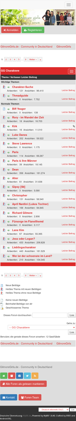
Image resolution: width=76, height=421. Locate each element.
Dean (15, 169)
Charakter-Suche (22, 87)
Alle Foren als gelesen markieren (24, 384)
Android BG (5, 419)
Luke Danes (19, 135)
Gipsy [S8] (18, 186)
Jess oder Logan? (23, 238)
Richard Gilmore (22, 213)
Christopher (19, 195)
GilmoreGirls (63, 46)
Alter (15, 178)
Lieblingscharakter (24, 247)
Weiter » (33, 59)
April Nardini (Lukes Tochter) (30, 204)
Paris (15, 152)
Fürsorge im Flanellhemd (28, 221)
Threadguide (20, 95)
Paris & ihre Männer (24, 160)
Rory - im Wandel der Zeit (28, 117)
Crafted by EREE (63, 416)
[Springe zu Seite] (40, 59)
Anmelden (12, 30)
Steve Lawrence (22, 143)
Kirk (14, 126)
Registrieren (34, 30)
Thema (5, 77)
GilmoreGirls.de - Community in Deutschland (26, 46)
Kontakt (10, 397)
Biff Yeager (19, 108)
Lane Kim (18, 230)
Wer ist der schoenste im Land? (32, 256)
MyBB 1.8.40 (49, 416)
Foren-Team (31, 397)
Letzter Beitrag (29, 77)
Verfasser (15, 77)
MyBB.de (27, 416)
